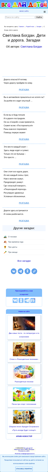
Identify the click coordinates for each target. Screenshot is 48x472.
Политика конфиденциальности (24, 453)
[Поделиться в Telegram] (20, 271)
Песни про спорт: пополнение (24, 404)
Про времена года (13, 242)
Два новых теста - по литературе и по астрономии (24, 335)
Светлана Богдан (31, 46)
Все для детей (28, 448)
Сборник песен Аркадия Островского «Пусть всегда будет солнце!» (24, 428)
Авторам (31, 449)
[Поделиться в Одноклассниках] (27, 271)
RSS (26, 449)
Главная (21, 26)
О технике (10, 236)
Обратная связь (19, 449)
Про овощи (10, 252)
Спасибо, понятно (24, 469)
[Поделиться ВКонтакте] (13, 271)
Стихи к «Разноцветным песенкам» (24, 359)
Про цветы (10, 247)
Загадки (38, 26)
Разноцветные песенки (24, 382)
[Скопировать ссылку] (34, 271)
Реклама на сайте (24, 451)
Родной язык (30, 26)
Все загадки (24, 261)
